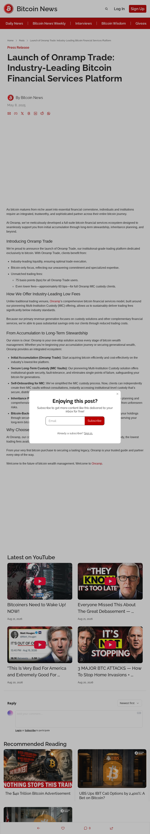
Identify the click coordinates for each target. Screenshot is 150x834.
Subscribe (94, 421)
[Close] (117, 393)
